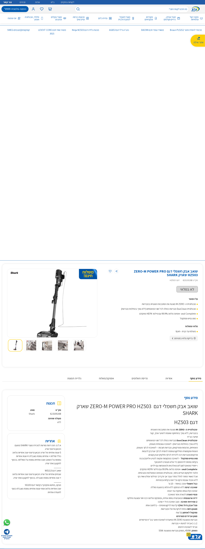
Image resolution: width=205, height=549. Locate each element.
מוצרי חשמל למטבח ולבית (124, 18)
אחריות (168, 378)
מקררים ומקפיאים (149, 18)
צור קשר (7, 2)
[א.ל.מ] (196, 9)
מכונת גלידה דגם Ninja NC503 (85, 30)
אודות (37, 2)
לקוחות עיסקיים (67, 2)
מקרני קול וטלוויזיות (194, 18)
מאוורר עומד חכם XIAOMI (152, 30)
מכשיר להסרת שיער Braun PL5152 (186, 30)
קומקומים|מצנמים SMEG (18, 30)
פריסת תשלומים (140, 378)
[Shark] (14, 273)
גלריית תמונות (74, 378)
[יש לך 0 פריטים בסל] (50, 9)
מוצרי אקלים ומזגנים (56, 18)
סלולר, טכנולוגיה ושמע (32, 18)
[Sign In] (33, 9)
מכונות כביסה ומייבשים (79, 18)
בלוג (52, 2)
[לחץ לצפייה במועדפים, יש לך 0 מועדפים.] (41, 9)
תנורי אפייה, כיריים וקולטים (170, 18)
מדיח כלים (102, 18)
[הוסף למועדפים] (110, 271)
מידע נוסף (195, 378)
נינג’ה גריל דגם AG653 (119, 30)
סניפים (23, 2)
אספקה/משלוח (106, 378)
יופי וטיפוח (12, 18)
